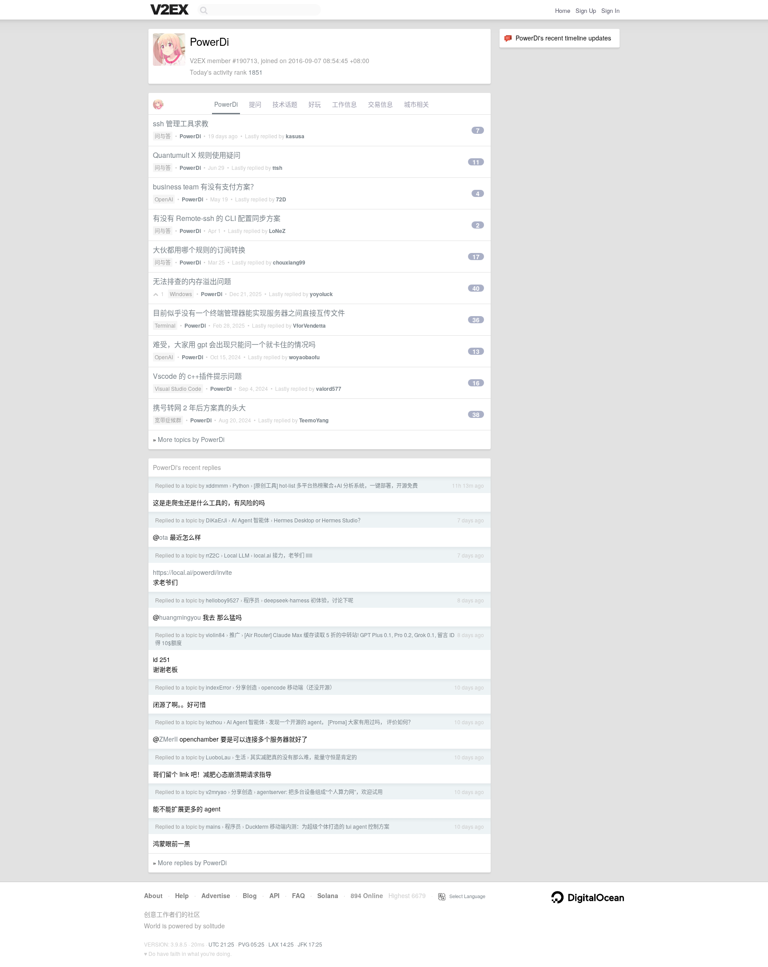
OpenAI (164, 199)
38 (476, 414)
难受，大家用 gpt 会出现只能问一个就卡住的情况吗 (234, 344)
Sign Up (586, 10)
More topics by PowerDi (191, 439)
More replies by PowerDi (192, 862)
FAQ (298, 895)
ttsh (277, 168)
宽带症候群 (168, 420)
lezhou (214, 722)
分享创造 (246, 687)
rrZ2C (213, 555)
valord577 (328, 389)
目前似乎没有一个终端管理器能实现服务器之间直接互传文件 (249, 313)
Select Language (465, 895)
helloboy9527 (222, 600)
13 (476, 351)
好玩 (314, 104)
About (153, 895)
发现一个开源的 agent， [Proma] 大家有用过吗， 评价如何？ (341, 722)
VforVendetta (309, 325)
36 (476, 319)
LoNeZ (277, 231)
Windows (181, 293)
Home (562, 10)
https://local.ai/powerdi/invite (192, 572)
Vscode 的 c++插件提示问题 (197, 376)
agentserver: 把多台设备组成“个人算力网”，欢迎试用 (320, 791)
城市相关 (416, 104)
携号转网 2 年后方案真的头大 (199, 407)
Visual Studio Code (178, 388)
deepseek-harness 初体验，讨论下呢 (308, 600)
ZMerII (168, 738)
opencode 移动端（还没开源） (298, 687)
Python (240, 485)
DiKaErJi (216, 520)
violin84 (215, 634)
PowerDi (226, 104)
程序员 (252, 600)
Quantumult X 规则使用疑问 (196, 155)
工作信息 (344, 104)
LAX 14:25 (281, 944)
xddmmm (217, 485)
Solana (327, 895)
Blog (250, 895)
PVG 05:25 (251, 944)
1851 (255, 72)
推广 (234, 634)
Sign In (610, 10)
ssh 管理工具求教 (180, 123)
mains (213, 826)
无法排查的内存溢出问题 (192, 281)
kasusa (295, 136)
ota (163, 537)
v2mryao (216, 791)
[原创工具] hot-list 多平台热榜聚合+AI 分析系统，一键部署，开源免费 (336, 485)
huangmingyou (180, 617)
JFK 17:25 (310, 944)
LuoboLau (218, 757)
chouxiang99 (289, 262)
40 (476, 288)
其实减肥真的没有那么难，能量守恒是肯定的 (303, 757)
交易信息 (380, 104)
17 (476, 256)
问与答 (163, 136)
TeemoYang (313, 420)
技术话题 (284, 104)
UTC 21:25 (221, 944)
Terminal (165, 325)
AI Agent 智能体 (250, 520)
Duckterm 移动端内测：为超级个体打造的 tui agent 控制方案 (317, 826)
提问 (255, 104)
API (274, 895)
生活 (240, 757)
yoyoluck (321, 294)
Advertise (215, 895)
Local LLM (236, 555)
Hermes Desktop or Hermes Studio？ (318, 520)
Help (182, 895)
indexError (218, 687)
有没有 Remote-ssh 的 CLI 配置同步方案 (216, 218)
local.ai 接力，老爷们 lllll (283, 555)
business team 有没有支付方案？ (205, 186)
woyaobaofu (304, 357)
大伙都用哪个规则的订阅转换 (199, 250)
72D (281, 199)
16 (476, 382)
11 (476, 161)
